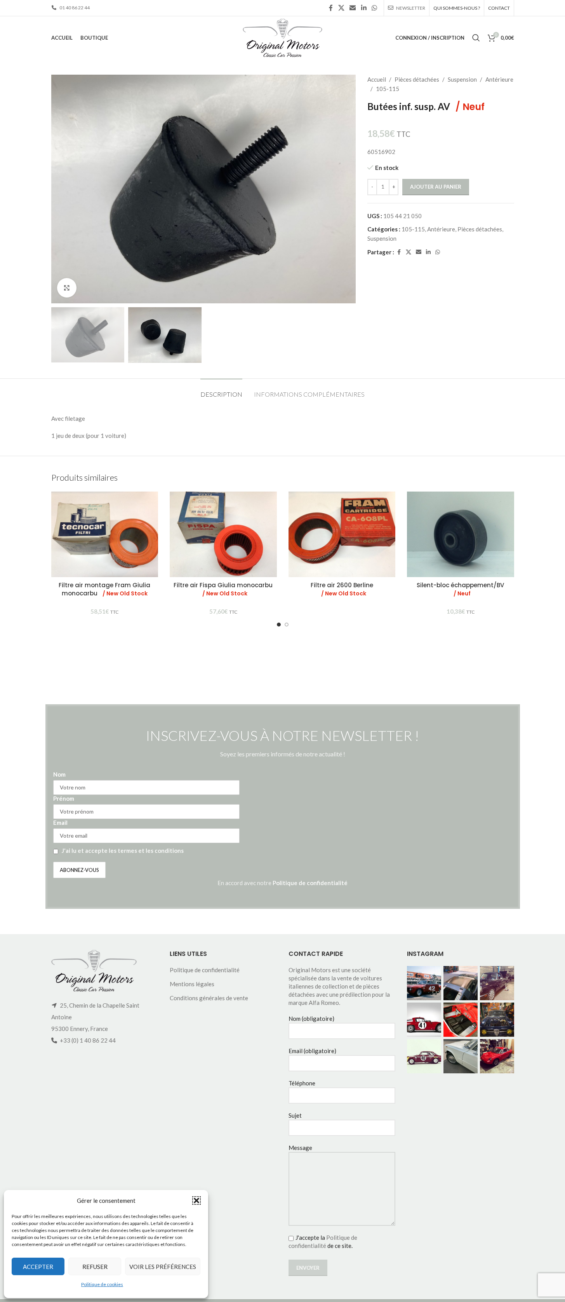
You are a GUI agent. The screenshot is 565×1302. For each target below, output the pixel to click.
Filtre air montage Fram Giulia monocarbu (104, 589)
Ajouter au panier (435, 187)
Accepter (38, 1266)
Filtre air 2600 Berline (342, 589)
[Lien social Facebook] (331, 8)
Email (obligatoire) (312, 1050)
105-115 (387, 88)
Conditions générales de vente (209, 997)
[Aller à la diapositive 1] (279, 624)
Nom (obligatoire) (311, 1018)
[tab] (221, 390)
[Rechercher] (476, 38)
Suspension (462, 79)
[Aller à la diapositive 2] (287, 624)
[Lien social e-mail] (352, 8)
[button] (196, 1200)
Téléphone (302, 1083)
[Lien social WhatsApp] (374, 8)
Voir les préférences (162, 1266)
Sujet (295, 1115)
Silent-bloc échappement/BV (460, 589)
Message (300, 1147)
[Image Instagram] (424, 983)
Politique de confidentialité (310, 882)
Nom (59, 774)
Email (60, 822)
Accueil (376, 79)
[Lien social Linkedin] (363, 8)
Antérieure (499, 79)
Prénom (63, 798)
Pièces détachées (417, 79)
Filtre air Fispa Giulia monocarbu (223, 589)
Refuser (95, 1266)
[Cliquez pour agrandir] (66, 288)
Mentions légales (192, 983)
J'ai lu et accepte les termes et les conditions (123, 850)
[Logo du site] (282, 36)
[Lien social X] (341, 8)
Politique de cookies (102, 1284)
